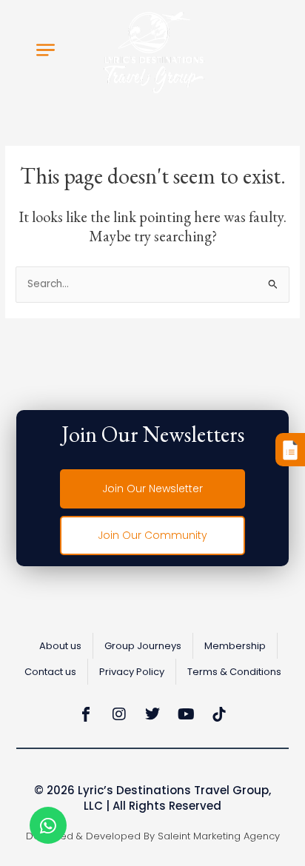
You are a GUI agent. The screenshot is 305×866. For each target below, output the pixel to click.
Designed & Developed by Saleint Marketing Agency (153, 836)
